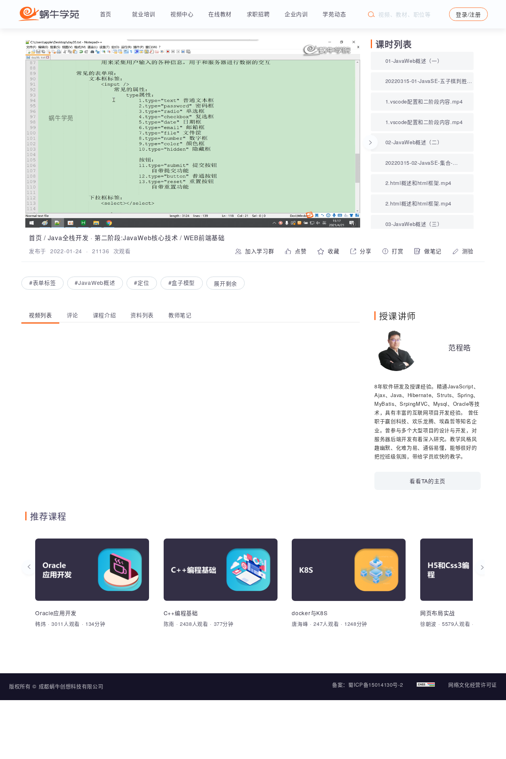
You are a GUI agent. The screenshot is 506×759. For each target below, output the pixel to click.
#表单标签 (42, 283)
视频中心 (182, 14)
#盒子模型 (181, 283)
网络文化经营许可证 (472, 684)
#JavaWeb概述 (95, 283)
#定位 (141, 283)
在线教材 (220, 14)
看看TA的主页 (428, 481)
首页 (105, 14)
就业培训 (143, 14)
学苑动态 (334, 14)
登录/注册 (468, 14)
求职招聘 (258, 14)
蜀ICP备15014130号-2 (375, 684)
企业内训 (296, 14)
